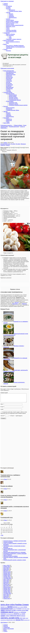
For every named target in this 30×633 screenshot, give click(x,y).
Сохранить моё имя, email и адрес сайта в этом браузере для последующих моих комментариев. (14, 412)
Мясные (11, 13)
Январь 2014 (6, 573)
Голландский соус (7, 517)
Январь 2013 (6, 588)
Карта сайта (6, 123)
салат (23, 614)
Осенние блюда (10, 93)
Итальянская (9, 84)
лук (14, 610)
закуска (21, 607)
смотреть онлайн (8, 618)
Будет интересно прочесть (13, 41)
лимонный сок (9, 610)
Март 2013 (6, 585)
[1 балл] (11, 147)
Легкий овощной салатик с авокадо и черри (14, 560)
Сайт (2, 409)
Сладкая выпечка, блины (15, 11)
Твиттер (17, 302)
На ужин (18, 144)
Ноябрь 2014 (6, 566)
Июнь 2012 (6, 596)
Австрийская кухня (11, 72)
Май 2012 (5, 597)
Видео (5, 44)
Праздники (6, 117)
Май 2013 (5, 583)
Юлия (5, 142)
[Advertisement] (15, 444)
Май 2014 (5, 570)
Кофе (10, 38)
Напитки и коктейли (11, 30)
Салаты (8, 18)
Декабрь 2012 (6, 589)
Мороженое (12, 10)
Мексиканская (9, 87)
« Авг (2, 535)
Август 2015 (6, 565)
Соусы (8, 29)
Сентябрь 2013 (7, 578)
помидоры (3, 613)
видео (10, 607)
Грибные (11, 15)
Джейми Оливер (22, 605)
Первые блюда (10, 20)
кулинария (18, 608)
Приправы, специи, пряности (13, 39)
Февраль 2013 (7, 587)
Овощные (11, 16)
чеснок (18, 620)
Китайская (8, 86)
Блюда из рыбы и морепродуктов (14, 25)
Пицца (7, 27)
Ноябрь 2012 (6, 590)
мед (16, 610)
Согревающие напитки (15, 100)
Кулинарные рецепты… (7, 125)
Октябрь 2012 (6, 592)
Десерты (8, 8)
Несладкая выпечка (11, 31)
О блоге (5, 49)
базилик (2, 607)
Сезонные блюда (7, 92)
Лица (7, 43)
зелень (25, 607)
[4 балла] (26, 147)
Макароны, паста (10, 26)
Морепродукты (13, 17)
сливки (7, 615)
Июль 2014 (6, 568)
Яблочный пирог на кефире (10, 556)
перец (19, 612)
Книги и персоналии (8, 40)
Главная (5, 3)
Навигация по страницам (7, 1)
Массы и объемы (10, 34)
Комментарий (4, 392)
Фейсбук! (24, 303)
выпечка (15, 607)
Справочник (6, 32)
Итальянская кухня (5, 144)
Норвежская (9, 88)
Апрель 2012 (6, 598)
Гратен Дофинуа (7, 554)
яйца (22, 620)
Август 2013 (6, 579)
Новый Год (9, 119)
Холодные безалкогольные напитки (18, 105)
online (12, 605)
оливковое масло (7, 612)
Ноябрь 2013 (6, 575)
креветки (14, 608)
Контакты (8, 50)
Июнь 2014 (6, 569)
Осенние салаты (13, 97)
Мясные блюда (10, 24)
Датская (8, 82)
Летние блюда (9, 101)
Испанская (9, 83)
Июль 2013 (6, 580)
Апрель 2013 (6, 584)
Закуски (8, 12)
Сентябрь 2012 (7, 593)
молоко (19, 610)
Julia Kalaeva (4, 622)
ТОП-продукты (10, 35)
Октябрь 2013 (6, 576)
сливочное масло (15, 615)
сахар (3, 615)
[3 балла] (21, 147)
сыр (24, 618)
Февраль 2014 (7, 571)
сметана (23, 615)
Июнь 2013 (6, 582)
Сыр (10, 36)
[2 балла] (15, 147)
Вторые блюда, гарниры (12, 21)
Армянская (9, 75)
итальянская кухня (7, 608)
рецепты (16, 614)
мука (26, 610)
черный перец (9, 619)
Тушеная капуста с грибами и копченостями (14, 540)
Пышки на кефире (7, 486)
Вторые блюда (12, 96)
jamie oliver (5, 605)
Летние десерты (10, 107)
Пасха (7, 121)
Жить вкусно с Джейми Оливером (15, 45)
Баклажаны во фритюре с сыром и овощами (14, 553)
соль (17, 618)
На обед (8, 7)
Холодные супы (13, 102)
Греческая (8, 79)
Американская (10, 73)
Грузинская (9, 81)
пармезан (16, 612)
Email (2, 406)
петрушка (23, 612)
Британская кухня (10, 74)
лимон (3, 610)
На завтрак (9, 6)
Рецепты (5, 4)
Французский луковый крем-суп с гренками (14, 552)
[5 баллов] (3, 149)
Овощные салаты (13, 103)
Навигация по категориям (7, 68)
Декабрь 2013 (6, 574)
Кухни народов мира (8, 70)
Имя (2, 404)
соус (21, 618)
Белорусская (9, 77)
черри (14, 619)
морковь (23, 610)
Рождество (9, 120)
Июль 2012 (6, 594)
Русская (8, 89)
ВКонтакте (15, 303)
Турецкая (8, 91)
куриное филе (24, 608)
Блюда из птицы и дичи (12, 22)
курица (28, 608)
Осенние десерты (13, 98)
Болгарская (9, 78)
